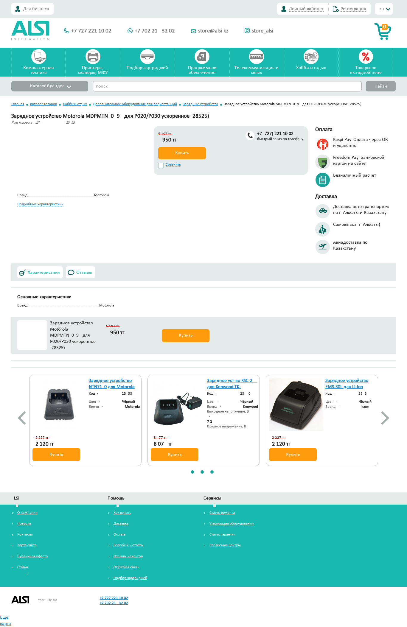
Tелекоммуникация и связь (256, 70)
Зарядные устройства (200, 104)
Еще (4, 617)
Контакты (25, 534)
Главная (17, 104)
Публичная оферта (32, 556)
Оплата (119, 534)
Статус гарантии (222, 534)
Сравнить (173, 165)
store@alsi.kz (213, 31)
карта (5, 623)
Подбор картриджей (147, 68)
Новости (24, 523)
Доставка (121, 523)
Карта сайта (26, 545)
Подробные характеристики (40, 204)
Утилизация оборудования (231, 523)
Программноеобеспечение (202, 70)
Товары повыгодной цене (366, 70)
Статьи (22, 567)
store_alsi (262, 31)
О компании (27, 513)
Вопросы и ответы (129, 545)
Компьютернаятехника (38, 70)
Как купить (122, 513)
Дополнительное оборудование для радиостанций (135, 104)
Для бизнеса (36, 9)
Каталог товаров (43, 104)
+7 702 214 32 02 (155, 31)
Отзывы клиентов (128, 556)
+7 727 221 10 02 (91, 31)
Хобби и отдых (311, 68)
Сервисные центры (225, 545)
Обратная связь (126, 567)
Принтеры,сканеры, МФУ (93, 70)
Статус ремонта (222, 513)
